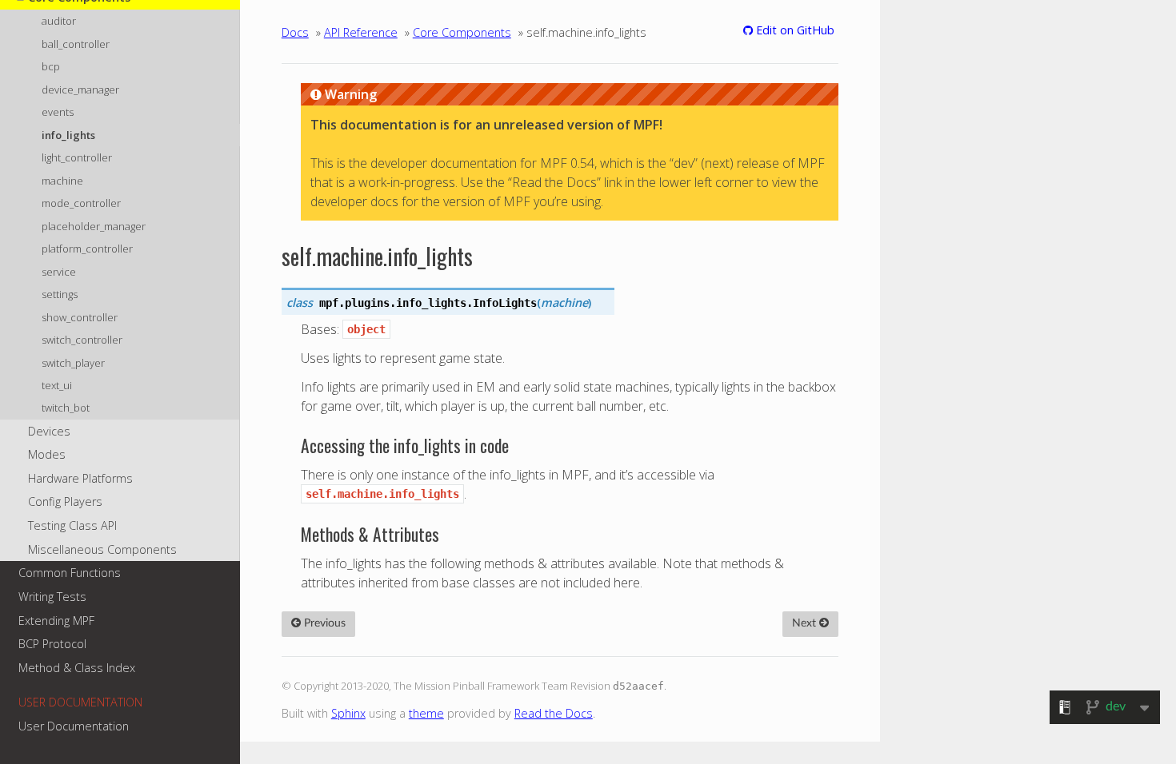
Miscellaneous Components (102, 549)
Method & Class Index (76, 667)
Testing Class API (72, 525)
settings (60, 294)
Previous (323, 623)
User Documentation (73, 726)
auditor (59, 21)
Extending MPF (56, 620)
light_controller (77, 157)
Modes (47, 454)
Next (805, 623)
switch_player (73, 363)
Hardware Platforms (80, 478)
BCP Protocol (52, 643)
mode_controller (81, 203)
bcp (51, 66)
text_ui (57, 385)
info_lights (68, 135)
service (59, 272)
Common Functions (69, 572)
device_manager (80, 89)
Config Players (65, 501)
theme (426, 713)
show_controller (80, 317)
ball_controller (76, 44)
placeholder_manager (94, 226)
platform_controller (87, 248)
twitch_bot (66, 407)
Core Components (462, 32)
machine (62, 180)
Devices (49, 431)
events (58, 112)
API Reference (361, 32)
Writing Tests (52, 596)
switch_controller (82, 339)
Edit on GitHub (793, 30)
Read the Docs (553, 713)
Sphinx (348, 713)
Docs (295, 32)
